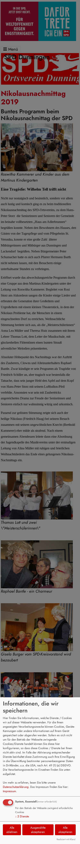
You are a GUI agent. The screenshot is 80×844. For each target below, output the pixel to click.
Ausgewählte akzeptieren (38, 830)
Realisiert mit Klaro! (66, 839)
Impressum (9, 791)
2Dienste (22, 816)
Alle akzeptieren (65, 830)
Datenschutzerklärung (16, 787)
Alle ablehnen (11, 830)
